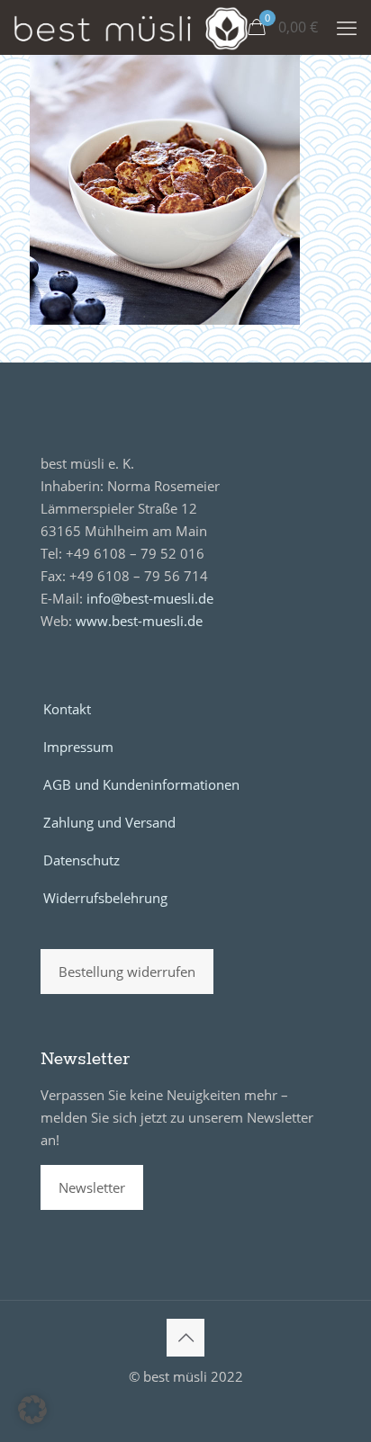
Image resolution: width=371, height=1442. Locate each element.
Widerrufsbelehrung (105, 898)
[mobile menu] (346, 27)
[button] (32, 1409)
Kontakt (67, 709)
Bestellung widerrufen (127, 972)
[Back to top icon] (185, 1338)
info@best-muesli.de (149, 598)
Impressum (78, 747)
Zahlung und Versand (109, 822)
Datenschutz (81, 860)
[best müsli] (131, 26)
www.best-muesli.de (139, 621)
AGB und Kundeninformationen (141, 784)
